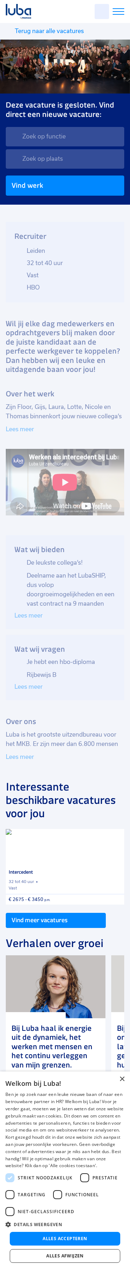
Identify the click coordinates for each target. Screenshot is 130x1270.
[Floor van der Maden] (55, 986)
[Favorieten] (102, 11)
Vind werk (27, 185)
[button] (65, 1224)
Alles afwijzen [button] (65, 1256)
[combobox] (65, 136)
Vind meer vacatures (40, 920)
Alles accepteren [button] (65, 1238)
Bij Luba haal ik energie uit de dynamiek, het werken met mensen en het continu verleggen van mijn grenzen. (52, 1047)
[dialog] (65, 1170)
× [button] (122, 1079)
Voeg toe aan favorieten (115, 837)
